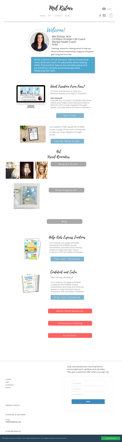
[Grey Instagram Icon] (104, 15)
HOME (8, 379)
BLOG (8, 388)
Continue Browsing (111, 438)
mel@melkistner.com (13, 422)
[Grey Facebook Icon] (100, 15)
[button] (111, 15)
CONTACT (10, 385)
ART (7, 382)
